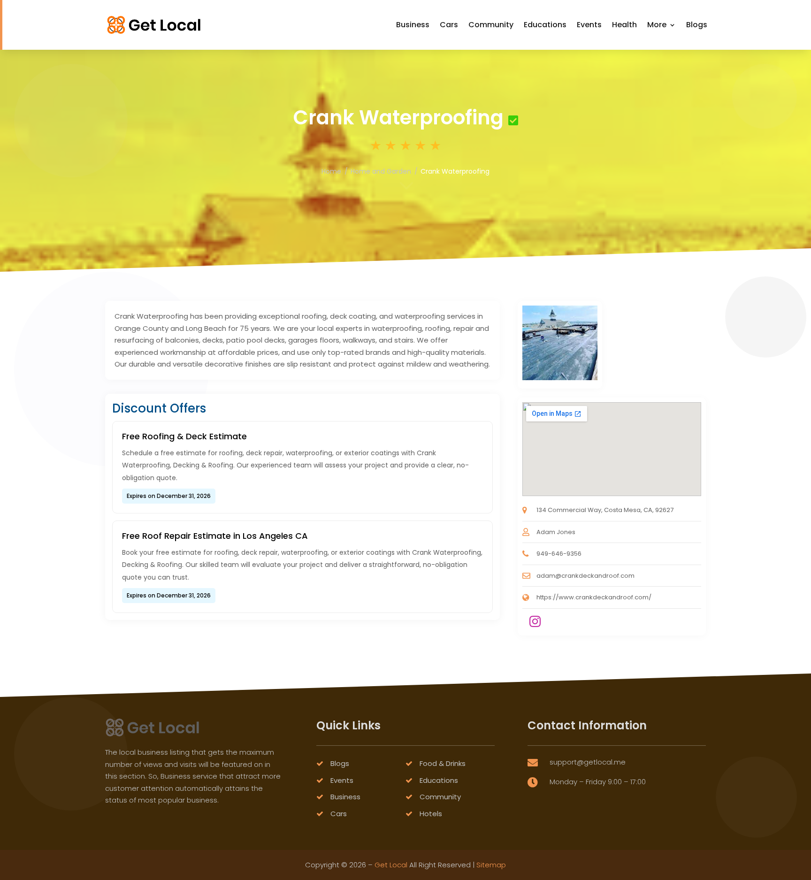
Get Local (391, 865)
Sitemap (491, 865)
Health (624, 24)
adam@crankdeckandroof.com (585, 575)
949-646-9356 (558, 553)
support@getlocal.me (588, 762)
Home (331, 171)
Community (490, 24)
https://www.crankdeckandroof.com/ (593, 597)
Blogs (696, 24)
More (656, 24)
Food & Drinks (443, 763)
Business (412, 24)
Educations (545, 24)
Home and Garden (381, 171)
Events (589, 24)
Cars (449, 24)
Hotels (431, 814)
